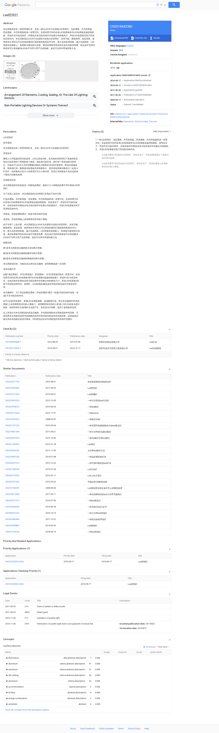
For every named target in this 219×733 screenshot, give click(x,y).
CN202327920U (12, 475)
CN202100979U (12, 469)
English (130, 46)
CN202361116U (12, 381)
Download (150, 647)
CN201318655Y (12, 488)
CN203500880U (12, 525)
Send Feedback (87, 728)
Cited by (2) (120, 114)
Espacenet (128, 121)
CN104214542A (12, 348)
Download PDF (121, 38)
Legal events (132, 114)
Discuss (153, 121)
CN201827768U (12, 494)
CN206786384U (12, 519)
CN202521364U (12, 413)
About (73, 728)
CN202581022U (12, 400)
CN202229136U (12, 481)
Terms (121, 728)
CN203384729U (12, 456)
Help (147, 728)
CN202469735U (12, 438)
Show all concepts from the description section (27, 710)
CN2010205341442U (14, 561)
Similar (156, 38)
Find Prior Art (141, 38)
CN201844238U (12, 388)
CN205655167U (12, 513)
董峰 (121, 50)
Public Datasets (106, 728)
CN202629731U (12, 463)
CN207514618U (12, 532)
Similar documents (147, 114)
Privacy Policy (134, 728)
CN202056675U (12, 450)
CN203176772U (12, 425)
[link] (12, 658)
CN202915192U (12, 394)
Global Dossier (141, 121)
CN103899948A (12, 342)
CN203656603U (12, 507)
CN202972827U (12, 406)
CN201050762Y (12, 419)
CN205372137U (12, 500)
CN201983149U (12, 431)
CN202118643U (12, 444)
